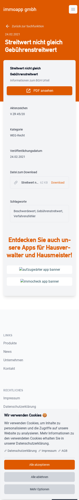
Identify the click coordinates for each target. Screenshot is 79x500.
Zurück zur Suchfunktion (24, 26)
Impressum (11, 398)
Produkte (10, 343)
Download (57, 182)
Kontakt (9, 369)
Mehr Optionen (39, 489)
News (7, 352)
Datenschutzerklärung (19, 407)
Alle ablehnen (39, 477)
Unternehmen (13, 360)
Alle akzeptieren (39, 464)
